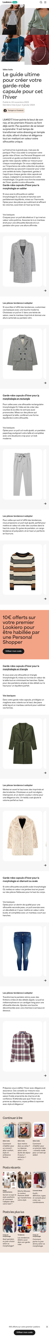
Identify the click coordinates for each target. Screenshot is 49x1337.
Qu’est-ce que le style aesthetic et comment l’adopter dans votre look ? (9, 1199)
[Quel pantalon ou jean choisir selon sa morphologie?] (9, 1224)
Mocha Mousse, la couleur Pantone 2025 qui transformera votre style (24, 1195)
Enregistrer (42, 8)
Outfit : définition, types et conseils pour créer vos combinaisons (39, 1198)
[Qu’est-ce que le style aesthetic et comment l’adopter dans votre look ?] (9, 1179)
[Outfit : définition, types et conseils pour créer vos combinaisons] (39, 1179)
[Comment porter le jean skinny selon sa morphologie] (39, 1224)
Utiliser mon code (13, 651)
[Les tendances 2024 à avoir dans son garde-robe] (24, 1224)
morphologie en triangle (15, 669)
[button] (45, 2)
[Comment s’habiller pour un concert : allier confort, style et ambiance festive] (9, 1130)
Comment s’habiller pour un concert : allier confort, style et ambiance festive (8, 1150)
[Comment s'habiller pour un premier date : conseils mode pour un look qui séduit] (39, 1130)
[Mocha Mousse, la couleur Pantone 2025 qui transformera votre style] (24, 1179)
